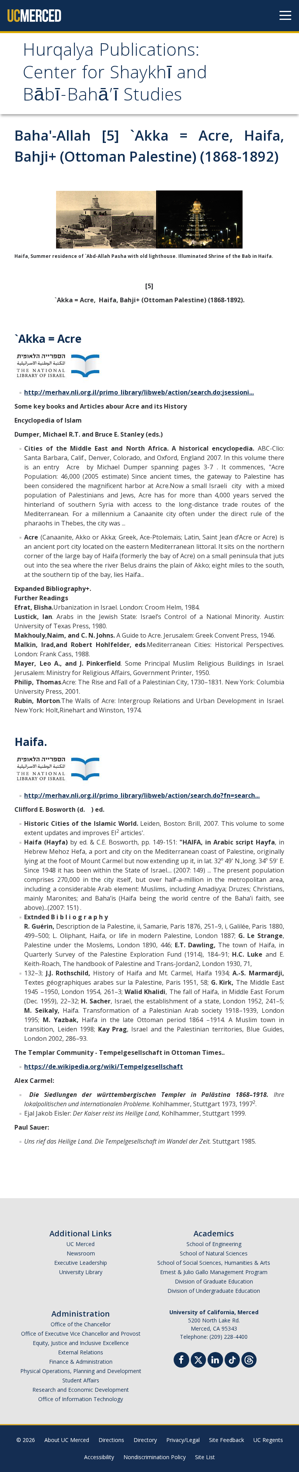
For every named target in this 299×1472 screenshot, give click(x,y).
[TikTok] (232, 1359)
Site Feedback (226, 1440)
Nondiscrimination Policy (154, 1457)
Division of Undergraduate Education (213, 1290)
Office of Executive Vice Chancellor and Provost (81, 1333)
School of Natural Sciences (214, 1253)
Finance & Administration (81, 1361)
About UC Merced (66, 1440)
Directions (111, 1440)
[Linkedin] (215, 1360)
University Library (80, 1272)
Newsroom (81, 1253)
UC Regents (268, 1440)
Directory (145, 1440)
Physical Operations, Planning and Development (80, 1371)
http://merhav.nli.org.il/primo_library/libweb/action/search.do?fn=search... (142, 795)
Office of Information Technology (80, 1399)
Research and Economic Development (80, 1389)
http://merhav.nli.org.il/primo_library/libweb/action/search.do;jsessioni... (139, 392)
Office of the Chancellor (81, 1324)
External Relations (80, 1352)
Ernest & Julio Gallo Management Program (213, 1272)
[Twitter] (198, 1359)
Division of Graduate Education (214, 1281)
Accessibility (99, 1457)
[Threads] (248, 1359)
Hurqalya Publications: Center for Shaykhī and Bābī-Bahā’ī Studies (115, 74)
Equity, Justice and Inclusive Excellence (81, 1343)
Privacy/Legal (183, 1440)
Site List (205, 1457)
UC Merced (81, 1244)
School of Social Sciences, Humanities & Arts (213, 1262)
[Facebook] (181, 1360)
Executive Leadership (80, 1262)
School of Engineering (213, 1244)
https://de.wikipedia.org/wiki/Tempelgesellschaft (103, 1066)
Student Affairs (80, 1380)
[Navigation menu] (285, 15)
